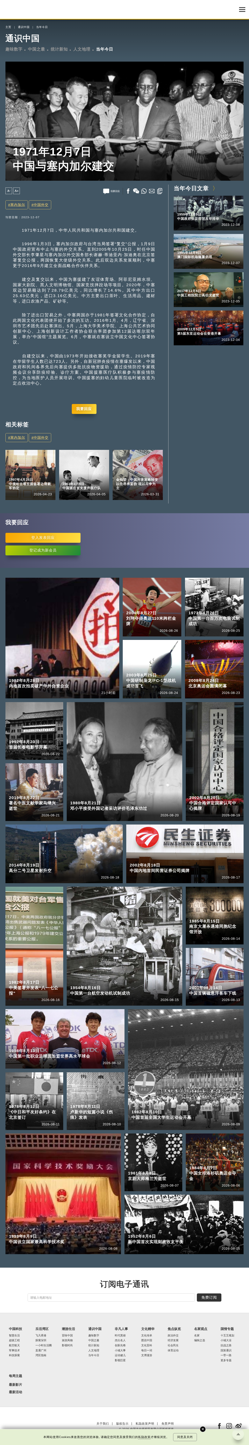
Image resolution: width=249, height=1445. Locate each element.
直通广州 (40, 1350)
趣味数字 (14, 49)
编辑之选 (199, 1340)
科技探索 (14, 1355)
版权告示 (122, 1423)
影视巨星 (120, 1360)
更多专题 (226, 1360)
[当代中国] (5, 1426)
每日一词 (146, 1350)
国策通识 (226, 1350)
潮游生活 (68, 1329)
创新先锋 (120, 1345)
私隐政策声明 (145, 1423)
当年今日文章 (191, 188)
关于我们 (102, 1423)
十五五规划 (227, 1335)
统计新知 (59, 49)
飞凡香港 (40, 1335)
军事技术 (14, 1350)
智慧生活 (14, 1335)
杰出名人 (120, 1340)
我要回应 (84, 409)
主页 (8, 27)
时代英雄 (120, 1335)
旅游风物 (67, 1340)
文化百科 (146, 1345)
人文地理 (81, 49)
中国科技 (15, 1329)
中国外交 (41, 205)
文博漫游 (146, 1355)
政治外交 (173, 1335)
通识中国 (24, 27)
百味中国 (67, 1335)
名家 (137, 474)
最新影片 (15, 1385)
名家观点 (122, 474)
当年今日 (42, 27)
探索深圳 (40, 1340)
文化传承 (146, 1335)
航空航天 (14, 1345)
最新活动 (15, 1392)
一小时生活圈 (43, 1345)
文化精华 (147, 1329)
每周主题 (15, 1376)
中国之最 (36, 49)
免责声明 (167, 1423)
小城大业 (226, 1340)
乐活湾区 (42, 1329)
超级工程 (14, 1340)
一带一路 (226, 1355)
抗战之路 (226, 1345)
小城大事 (120, 1350)
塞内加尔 (17, 205)
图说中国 (146, 1340)
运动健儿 (120, 1355)
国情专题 (227, 1329)
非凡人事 (121, 1329)
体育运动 (173, 1350)
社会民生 (173, 1345)
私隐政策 (144, 1437)
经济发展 (173, 1340)
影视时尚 (67, 1345)
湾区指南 (40, 1355)
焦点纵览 (174, 1329)
